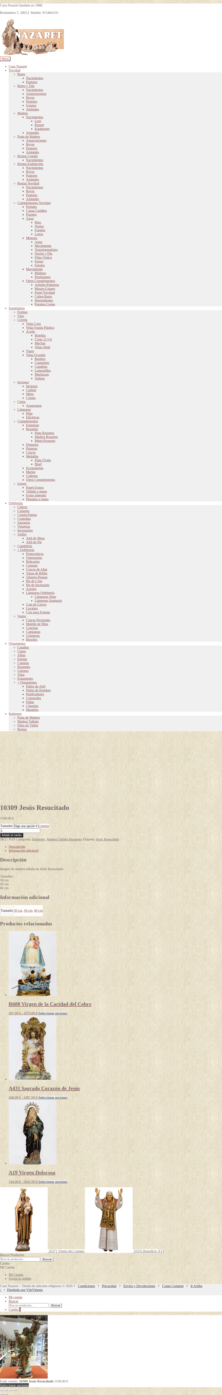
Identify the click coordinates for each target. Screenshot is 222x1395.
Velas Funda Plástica (40, 327)
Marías (30, 472)
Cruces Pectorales (38, 620)
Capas (21, 651)
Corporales (33, 698)
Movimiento (43, 246)
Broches (31, 639)
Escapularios (34, 468)
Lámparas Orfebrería (40, 593)
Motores (31, 238)
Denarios (32, 444)
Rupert (39, 125)
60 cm (38, 910)
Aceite (30, 331)
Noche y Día (43, 253)
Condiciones (86, 1286)
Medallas (32, 456)
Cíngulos (32, 706)
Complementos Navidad (34, 203)
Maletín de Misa (37, 624)
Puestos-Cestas (45, 304)
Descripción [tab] (17, 846)
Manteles (32, 710)
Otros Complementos (40, 281)
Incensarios (25, 530)
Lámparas (24, 409)
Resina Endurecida (30, 164)
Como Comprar (173, 1286)
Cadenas (32, 476)
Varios (21, 616)
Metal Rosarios (45, 441)
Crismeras (33, 635)
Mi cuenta (15, 1297)
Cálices (22, 507)
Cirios (21, 402)
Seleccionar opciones (52, 1013)
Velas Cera (33, 324)
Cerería (22, 320)
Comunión (42, 363)
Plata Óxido (43, 460)
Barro (21, 74)
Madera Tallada (28, 721)
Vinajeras (23, 526)
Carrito (15, 1309)
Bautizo (40, 359)
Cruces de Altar (36, 569)
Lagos (39, 234)
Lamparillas (43, 370)
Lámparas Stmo (45, 597)
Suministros (17, 308)
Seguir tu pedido (20, 1278)
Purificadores (35, 694)
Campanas (33, 632)
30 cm (18, 910)
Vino (20, 316)
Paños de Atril (35, 686)
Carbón (31, 390)
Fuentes (40, 230)
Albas (21, 655)
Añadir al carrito (11, 835)
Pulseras (31, 448)
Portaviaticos (35, 554)
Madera (22, 113)
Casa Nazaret (18, 66)
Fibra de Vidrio (27, 725)
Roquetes (23, 667)
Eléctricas (32, 417)
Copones (23, 511)
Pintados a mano (37, 499)
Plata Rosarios (44, 433)
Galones (23, 671)
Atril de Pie (34, 542)
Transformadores (46, 249)
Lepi (38, 121)
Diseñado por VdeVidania (25, 1290)
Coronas (32, 565)
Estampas (32, 425)
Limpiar (43, 826)
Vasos (30, 351)
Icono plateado (36, 495)
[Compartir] (10, 1390)
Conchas (32, 628)
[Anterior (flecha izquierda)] (1, 1394)
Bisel (38, 464)
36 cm (28, 910)
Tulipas (40, 378)
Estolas (22, 659)
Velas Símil (42, 347)
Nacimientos (34, 78)
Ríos (38, 222)
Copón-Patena (27, 515)
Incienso (23, 382)
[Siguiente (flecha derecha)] (6, 1394)
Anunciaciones (36, 94)
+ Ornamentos (27, 682)
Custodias (24, 519)
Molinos (40, 273)
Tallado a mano (36, 491)
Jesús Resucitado (107, 839)
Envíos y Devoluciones (139, 1286)
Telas (20, 674)
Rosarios (32, 429)
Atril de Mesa (35, 538)
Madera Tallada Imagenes (64, 839)
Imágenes (15, 713)
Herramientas (44, 300)
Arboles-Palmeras (47, 285)
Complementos (27, 421)
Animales (32, 109)
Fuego (39, 261)
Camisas (23, 663)
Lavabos (32, 608)
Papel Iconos (35, 487)
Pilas (29, 413)
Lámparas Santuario (48, 600)
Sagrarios (23, 522)
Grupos (31, 105)
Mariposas (42, 374)
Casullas (23, 647)
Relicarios (33, 561)
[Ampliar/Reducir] (1, 1390)
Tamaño (6, 826)
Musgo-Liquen (45, 288)
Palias (30, 702)
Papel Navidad (45, 292)
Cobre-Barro (43, 296)
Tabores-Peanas (36, 577)
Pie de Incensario (37, 585)
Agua (30, 218)
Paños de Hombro (38, 690)
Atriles (21, 534)
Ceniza (31, 398)
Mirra (30, 394)
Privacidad (109, 1286)
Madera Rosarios (46, 437)
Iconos (21, 483)
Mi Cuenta (16, 1275)
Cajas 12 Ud (43, 339)
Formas (22, 312)
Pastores (31, 82)
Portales (31, 207)
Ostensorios (34, 558)
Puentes (31, 214)
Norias (39, 226)
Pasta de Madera (28, 136)
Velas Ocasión (36, 355)
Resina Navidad (28, 183)
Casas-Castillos (36, 210)
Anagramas (34, 405)
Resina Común (27, 156)
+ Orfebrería (25, 550)
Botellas (40, 335)
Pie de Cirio (34, 581)
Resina (22, 729)
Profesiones (43, 277)
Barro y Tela (25, 86)
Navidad (14, 70)
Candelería (24, 546)
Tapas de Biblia (36, 573)
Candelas (41, 366)
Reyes (30, 97)
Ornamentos (17, 643)
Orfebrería (16, 503)
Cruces (31, 452)
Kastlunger (42, 129)
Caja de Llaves (36, 604)
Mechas (40, 343)
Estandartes (25, 678)
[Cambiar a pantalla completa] (6, 1390)
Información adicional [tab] (24, 850)
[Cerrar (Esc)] (14, 1390)
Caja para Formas (38, 612)
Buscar (47, 1259)
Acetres (31, 589)
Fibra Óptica (43, 257)
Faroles (40, 265)
